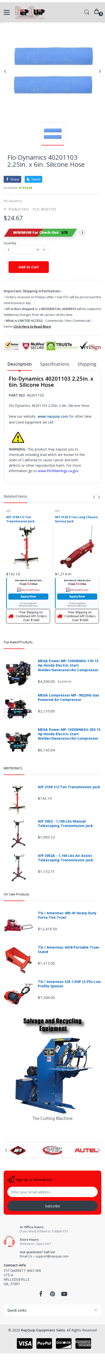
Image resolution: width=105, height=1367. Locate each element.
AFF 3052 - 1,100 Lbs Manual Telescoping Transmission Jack (65, 823)
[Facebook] (41, 1295)
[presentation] (94, 497)
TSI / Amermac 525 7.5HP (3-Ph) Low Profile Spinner (69, 984)
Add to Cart (29, 267)
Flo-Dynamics (13, 201)
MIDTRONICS (13, 768)
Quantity (10, 243)
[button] (40, 232)
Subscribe (52, 1206)
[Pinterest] (52, 1295)
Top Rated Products (18, 642)
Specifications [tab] (54, 364)
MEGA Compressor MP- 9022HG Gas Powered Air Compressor (68, 697)
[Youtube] (64, 1295)
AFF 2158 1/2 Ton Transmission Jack (20, 519)
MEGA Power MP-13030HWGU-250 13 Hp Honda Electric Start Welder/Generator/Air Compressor (69, 734)
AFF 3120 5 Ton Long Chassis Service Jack (76, 519)
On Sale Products (16, 894)
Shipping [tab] (87, 364)
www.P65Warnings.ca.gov (58, 470)
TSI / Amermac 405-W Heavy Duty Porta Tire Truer (67, 915)
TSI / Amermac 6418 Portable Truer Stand (68, 949)
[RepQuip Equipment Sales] (30, 12)
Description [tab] (19, 364)
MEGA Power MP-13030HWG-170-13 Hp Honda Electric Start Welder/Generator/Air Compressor (68, 665)
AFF (8, 511)
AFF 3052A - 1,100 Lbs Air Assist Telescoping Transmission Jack (65, 857)
